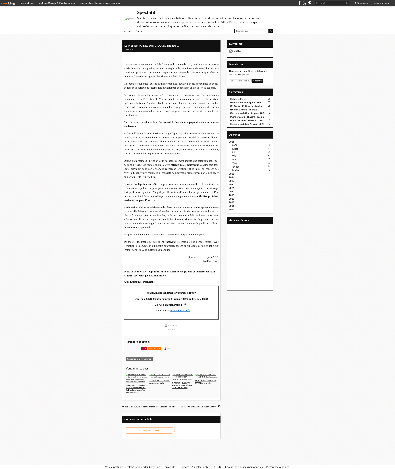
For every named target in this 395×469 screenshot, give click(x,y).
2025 (231, 174)
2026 (231, 142)
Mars (234, 163)
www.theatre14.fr (180, 310)
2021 (231, 188)
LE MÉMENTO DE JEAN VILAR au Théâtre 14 (152, 45)
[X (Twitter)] (305, 3)
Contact (139, 32)
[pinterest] (310, 3)
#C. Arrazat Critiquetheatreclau (246, 106)
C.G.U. (218, 467)
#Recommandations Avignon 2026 (247, 113)
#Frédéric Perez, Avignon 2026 (246, 103)
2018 (231, 199)
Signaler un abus (201, 467)
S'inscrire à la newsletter (139, 359)
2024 (231, 177)
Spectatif (146, 12)
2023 (231, 181)
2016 (231, 206)
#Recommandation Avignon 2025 (247, 124)
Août (234, 145)
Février (235, 167)
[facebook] (299, 3)
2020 (231, 192)
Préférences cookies (277, 467)
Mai (234, 156)
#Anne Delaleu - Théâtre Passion (247, 117)
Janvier (235, 170)
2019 (231, 195)
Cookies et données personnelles (244, 467)
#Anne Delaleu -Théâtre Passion (246, 120)
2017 (231, 202)
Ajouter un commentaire (149, 430)
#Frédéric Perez (238, 99)
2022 (231, 184)
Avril (234, 159)
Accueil (127, 32)
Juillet (235, 149)
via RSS (237, 51)
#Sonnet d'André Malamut (243, 110)
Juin (234, 152)
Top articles (169, 467)
